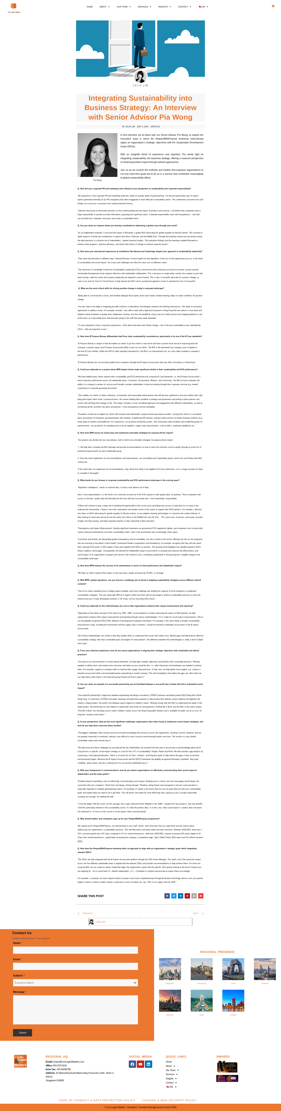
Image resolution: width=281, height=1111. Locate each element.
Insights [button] (163, 7)
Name (17, 942)
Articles (155, 127)
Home (90, 7)
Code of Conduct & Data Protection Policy (97, 1100)
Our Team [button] (122, 7)
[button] (203, 6)
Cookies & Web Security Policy (169, 1100)
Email (17, 959)
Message (20, 991)
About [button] (103, 7)
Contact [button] (183, 7)
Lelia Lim (100, 921)
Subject (19, 975)
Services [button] (143, 7)
